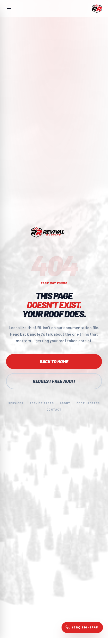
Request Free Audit (54, 381)
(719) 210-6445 (85, 627)
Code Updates (88, 403)
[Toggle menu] (9, 9)
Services (16, 403)
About (65, 403)
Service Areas (41, 403)
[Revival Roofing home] (97, 8)
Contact (54, 409)
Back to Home (54, 361)
